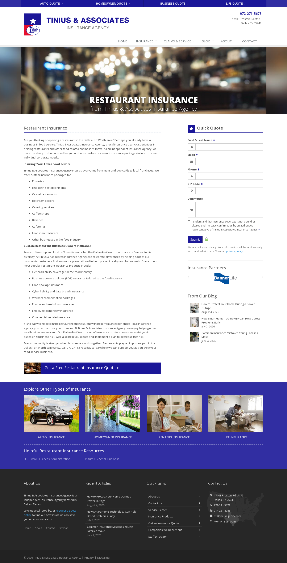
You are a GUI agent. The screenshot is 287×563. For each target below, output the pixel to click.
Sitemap (63, 528)
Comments (195, 198)
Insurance (146, 41)
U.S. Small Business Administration (47, 459)
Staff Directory (157, 536)
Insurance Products (160, 516)
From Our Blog (202, 296)
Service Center (157, 510)
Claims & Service (179, 41)
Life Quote (235, 3)
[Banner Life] (225, 278)
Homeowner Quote (112, 3)
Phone (194, 169)
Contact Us (155, 503)
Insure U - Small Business (102, 459)
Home (123, 41)
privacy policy (234, 251)
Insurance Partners (207, 268)
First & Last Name (201, 140)
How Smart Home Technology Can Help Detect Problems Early (230, 322)
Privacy (89, 557)
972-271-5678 (222, 505)
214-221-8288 (222, 510)
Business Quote (173, 3)
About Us (154, 496)
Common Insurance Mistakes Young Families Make (229, 337)
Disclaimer (104, 557)
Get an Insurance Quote (163, 523)
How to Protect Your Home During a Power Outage (228, 308)
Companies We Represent (165, 530)
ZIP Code (195, 184)
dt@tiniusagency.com (227, 516)
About (228, 41)
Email (193, 155)
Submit (195, 239)
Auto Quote (50, 3)
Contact (251, 41)
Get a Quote (80, 367)
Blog (208, 41)
